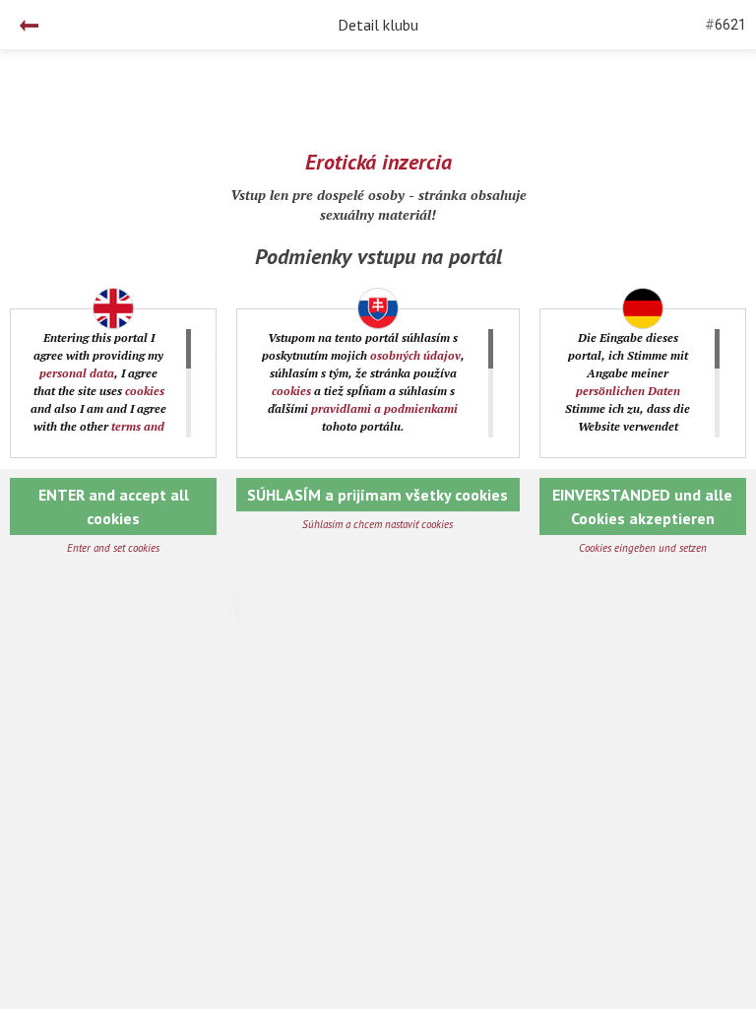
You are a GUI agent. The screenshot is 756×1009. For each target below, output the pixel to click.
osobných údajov (415, 355)
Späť (29, 26)
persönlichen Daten (628, 390)
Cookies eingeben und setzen (643, 548)
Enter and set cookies (113, 548)
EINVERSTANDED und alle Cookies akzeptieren (642, 506)
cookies (144, 390)
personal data (76, 373)
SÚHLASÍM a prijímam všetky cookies (377, 494)
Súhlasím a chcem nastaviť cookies (377, 524)
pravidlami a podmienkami (384, 408)
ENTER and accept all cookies (113, 506)
